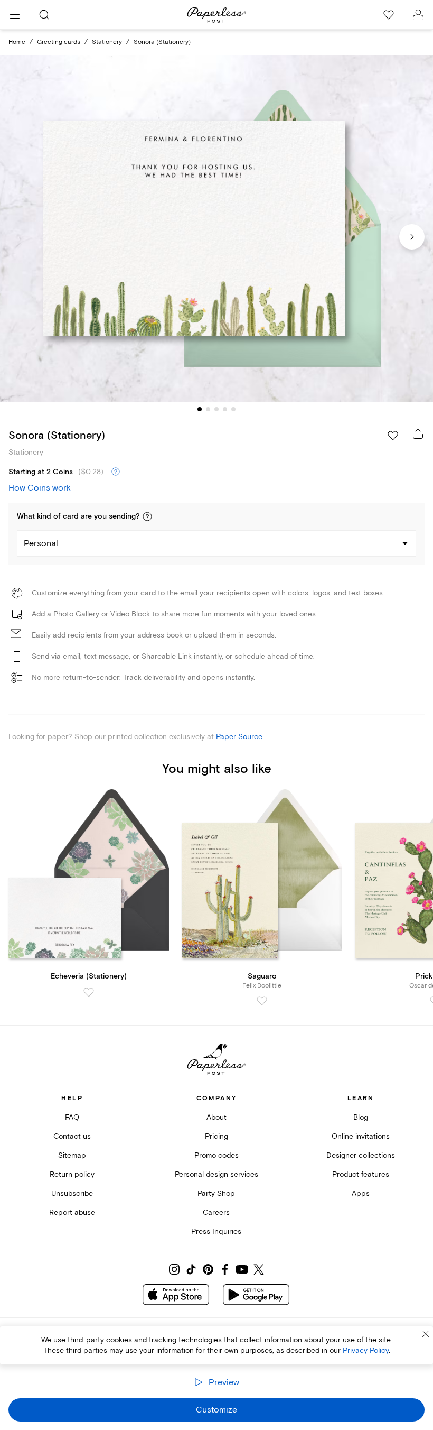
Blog (360, 1117)
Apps (361, 1193)
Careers (216, 1212)
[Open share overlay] (418, 433)
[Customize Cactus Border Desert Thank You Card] (216, 228)
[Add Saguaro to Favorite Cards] (262, 1000)
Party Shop (216, 1193)
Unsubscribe (72, 1193)
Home (16, 42)
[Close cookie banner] (425, 1333)
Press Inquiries (216, 1231)
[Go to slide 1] (199, 409)
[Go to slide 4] (225, 409)
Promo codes (216, 1155)
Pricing (216, 1136)
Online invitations (361, 1136)
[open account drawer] (418, 14)
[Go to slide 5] (233, 409)
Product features (360, 1174)
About (216, 1117)
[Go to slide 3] (216, 409)
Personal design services (216, 1174)
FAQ (72, 1117)
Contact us (72, 1136)
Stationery (107, 42)
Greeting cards (58, 42)
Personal (41, 543)
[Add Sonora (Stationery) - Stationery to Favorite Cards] (393, 435)
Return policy (72, 1174)
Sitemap (72, 1155)
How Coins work (39, 488)
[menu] (15, 14)
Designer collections (360, 1155)
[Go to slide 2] (208, 409)
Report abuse (72, 1212)
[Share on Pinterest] (208, 1269)
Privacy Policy (366, 1350)
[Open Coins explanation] (115, 472)
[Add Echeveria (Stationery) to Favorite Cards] (88, 992)
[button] (147, 516)
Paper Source (239, 736)
